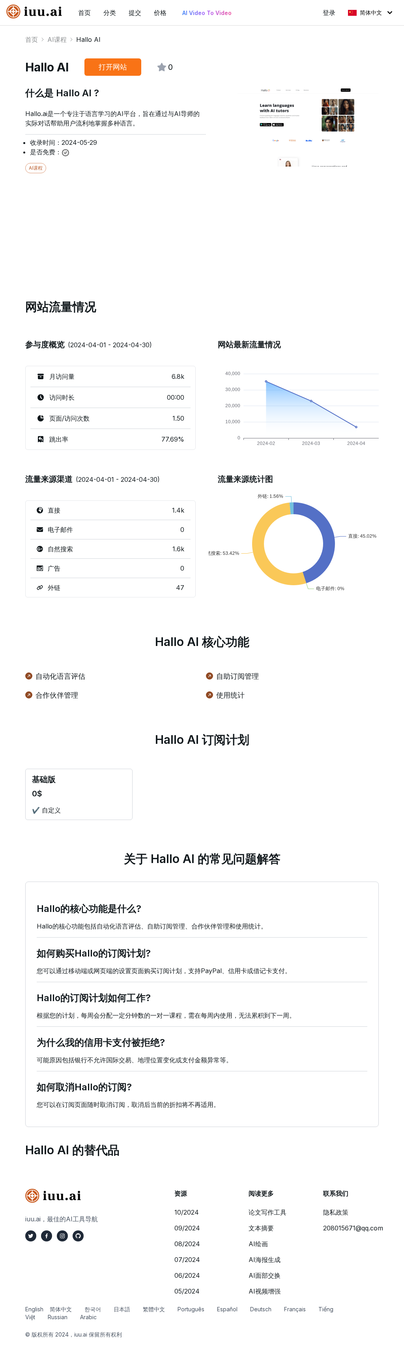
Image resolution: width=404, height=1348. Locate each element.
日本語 (122, 1309)
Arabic (88, 1317)
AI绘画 (258, 1244)
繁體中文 (154, 1309)
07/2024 (187, 1260)
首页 (31, 39)
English (34, 1309)
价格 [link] (160, 13)
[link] (35, 11)
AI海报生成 (265, 1260)
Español (227, 1309)
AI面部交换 (265, 1275)
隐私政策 (335, 1212)
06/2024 (187, 1275)
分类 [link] (109, 13)
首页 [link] (84, 13)
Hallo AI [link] (88, 39)
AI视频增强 (265, 1291)
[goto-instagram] (62, 1235)
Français (295, 1309)
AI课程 (57, 39)
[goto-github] (78, 1235)
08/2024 (187, 1244)
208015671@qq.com (353, 1228)
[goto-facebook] (46, 1235)
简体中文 (371, 12)
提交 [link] (135, 13)
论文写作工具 (267, 1212)
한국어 (92, 1309)
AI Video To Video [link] (207, 12)
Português (191, 1309)
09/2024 (187, 1228)
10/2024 (186, 1212)
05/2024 (187, 1291)
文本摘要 (261, 1228)
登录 (329, 13)
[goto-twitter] (30, 1235)
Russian (57, 1317)
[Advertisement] (202, 228)
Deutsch (260, 1309)
